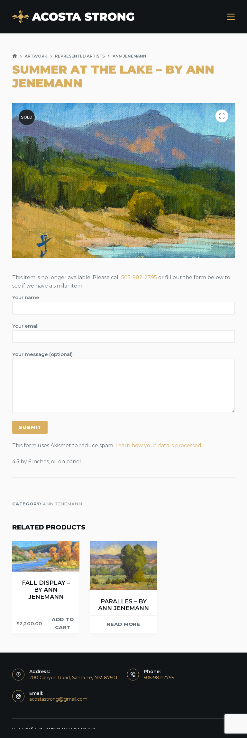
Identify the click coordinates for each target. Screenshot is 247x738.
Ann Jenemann (62, 503)
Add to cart (63, 623)
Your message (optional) (42, 354)
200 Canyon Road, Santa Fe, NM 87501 (73, 677)
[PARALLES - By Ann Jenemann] (123, 565)
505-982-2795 (139, 277)
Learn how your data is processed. (158, 445)
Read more (123, 624)
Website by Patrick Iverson (71, 728)
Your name (25, 297)
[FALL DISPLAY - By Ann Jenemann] (45, 556)
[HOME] (14, 56)
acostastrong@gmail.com (58, 699)
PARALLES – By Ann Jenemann (123, 605)
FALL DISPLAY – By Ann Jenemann (46, 589)
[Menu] (231, 17)
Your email (25, 326)
